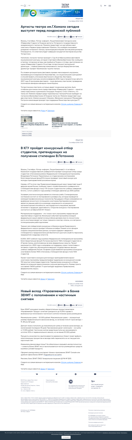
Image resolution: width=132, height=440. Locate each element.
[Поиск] (101, 6)
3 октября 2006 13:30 (75, 21)
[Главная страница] (65, 6)
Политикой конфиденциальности (72, 434)
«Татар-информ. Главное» (71, 104)
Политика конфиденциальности (95, 422)
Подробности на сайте (53, 355)
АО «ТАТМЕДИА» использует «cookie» (96, 415)
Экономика (79, 281)
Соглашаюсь (66, 437)
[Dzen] (75, 374)
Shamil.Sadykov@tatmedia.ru (95, 426)
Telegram (50, 111)
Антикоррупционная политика (95, 412)
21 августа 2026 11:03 (75, 284)
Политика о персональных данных (96, 410)
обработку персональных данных (111, 432)
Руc (22, 5)
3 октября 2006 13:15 (76, 142)
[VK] (37, 374)
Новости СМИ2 (27, 133)
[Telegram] (56, 374)
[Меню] (110, 6)
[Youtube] (95, 374)
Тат (29, 5)
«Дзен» (43, 111)
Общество (79, 18)
